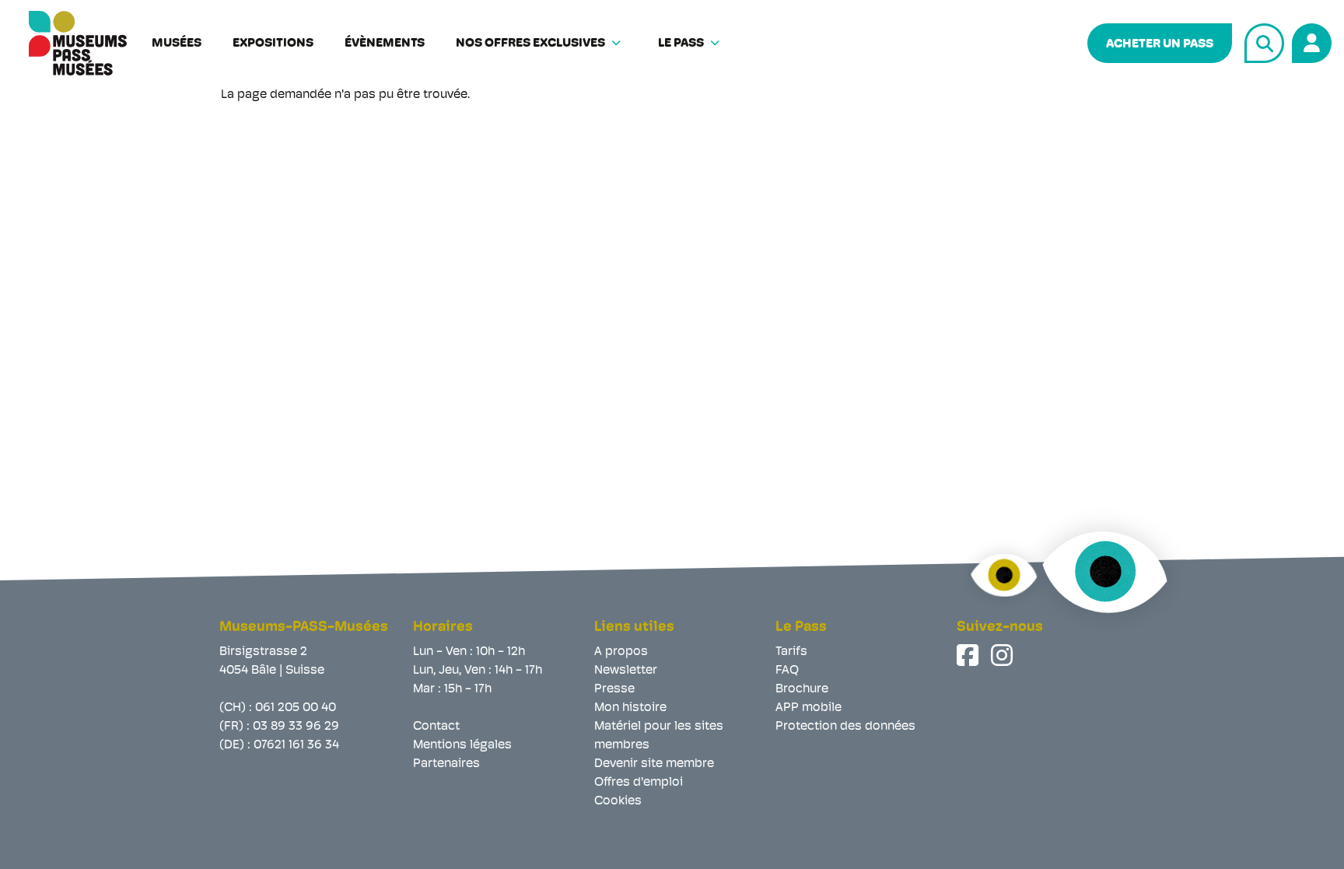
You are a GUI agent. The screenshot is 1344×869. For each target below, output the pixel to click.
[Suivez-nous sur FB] (969, 655)
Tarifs (791, 652)
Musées (176, 43)
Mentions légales (462, 745)
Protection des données (845, 726)
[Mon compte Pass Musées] (1309, 41)
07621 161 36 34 (296, 745)
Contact (436, 726)
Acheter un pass (1159, 44)
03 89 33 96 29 (296, 726)
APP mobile (808, 708)
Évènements (385, 43)
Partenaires (446, 764)
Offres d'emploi (638, 782)
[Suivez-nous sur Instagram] (1003, 655)
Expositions (273, 43)
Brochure (801, 689)
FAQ (787, 670)
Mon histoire (630, 708)
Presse (614, 689)
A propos (621, 652)
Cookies (618, 801)
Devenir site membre (654, 764)
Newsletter (625, 670)
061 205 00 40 (295, 708)
